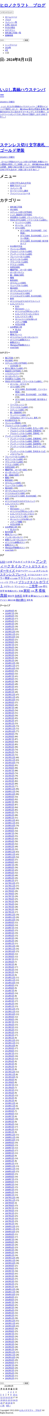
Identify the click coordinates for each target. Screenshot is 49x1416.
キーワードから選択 (19, 191)
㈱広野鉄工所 (16, 327)
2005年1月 (9, 1287)
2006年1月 (9, 1255)
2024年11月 (10, 666)
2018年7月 (9, 865)
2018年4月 (9, 873)
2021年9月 (9, 765)
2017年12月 (10, 883)
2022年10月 (10, 731)
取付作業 (14, 332)
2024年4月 (9, 684)
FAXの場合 (10, 27)
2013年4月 (9, 1030)
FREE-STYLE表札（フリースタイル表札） (29, 220)
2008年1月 (9, 1195)
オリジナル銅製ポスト (20, 340)
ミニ (27, 586)
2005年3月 (9, 1281)
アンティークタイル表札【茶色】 (25, 441)
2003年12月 (10, 1321)
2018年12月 (10, 852)
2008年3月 (9, 1190)
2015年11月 (10, 949)
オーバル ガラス (23, 225)
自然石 (18, 595)
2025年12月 (10, 632)
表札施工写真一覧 (13, 33)
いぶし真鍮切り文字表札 (21, 215)
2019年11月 (10, 823)
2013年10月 (10, 1014)
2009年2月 (9, 1161)
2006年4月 (9, 1247)
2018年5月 (9, 870)
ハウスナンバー (12, 374)
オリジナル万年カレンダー (27, 311)
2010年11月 (10, 1106)
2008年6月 (9, 1182)
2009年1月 (9, 1163)
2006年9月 (9, 1234)
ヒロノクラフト (17, 304)
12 (1, 1397)
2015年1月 (9, 975)
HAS (17, 306)
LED (2, 561)
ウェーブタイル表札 (19, 285)
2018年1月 (9, 881)
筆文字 (11, 596)
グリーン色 (32, 571)
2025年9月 (9, 640)
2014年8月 (9, 988)
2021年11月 (10, 760)
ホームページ (11, 17)
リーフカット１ (17, 405)
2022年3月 (9, 750)
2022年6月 (9, 742)
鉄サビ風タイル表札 (14, 368)
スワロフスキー (35, 575)
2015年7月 (9, 959)
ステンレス (42, 571)
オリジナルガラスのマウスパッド (25, 301)
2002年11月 (10, 1355)
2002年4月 (9, 1373)
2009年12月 (10, 1135)
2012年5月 (9, 1059)
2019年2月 (9, 846)
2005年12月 (10, 1258)
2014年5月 (9, 996)
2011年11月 (10, 1074)
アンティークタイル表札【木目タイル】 (28, 451)
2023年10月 (10, 700)
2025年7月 (9, 645)
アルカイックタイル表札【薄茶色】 (26, 431)
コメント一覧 (11, 22)
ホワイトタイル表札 (19, 259)
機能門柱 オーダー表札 (21, 270)
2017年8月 (9, 894)
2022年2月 (9, 752)
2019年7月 (9, 833)
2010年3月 (9, 1127)
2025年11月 (10, 634)
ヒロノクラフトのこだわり (27, 314)
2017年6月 (9, 899)
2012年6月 (9, 1056)
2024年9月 (9, 671)
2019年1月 (9, 849)
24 (14, 1400)
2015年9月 (9, 954)
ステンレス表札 (17, 410)
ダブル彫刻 (14, 578)
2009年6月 (9, 1150)
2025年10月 (10, 637)
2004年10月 (10, 1294)
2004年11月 (10, 1292)
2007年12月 (10, 1198)
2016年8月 (9, 925)
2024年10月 (10, 668)
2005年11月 (10, 1260)
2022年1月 (9, 755)
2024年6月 (9, 679)
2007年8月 (9, 1205)
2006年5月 (9, 1245)
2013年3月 (9, 1032)
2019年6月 (9, 836)
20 (4, 1400)
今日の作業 (20, 324)
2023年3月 (9, 718)
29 (9, 1403)
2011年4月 (9, 1093)
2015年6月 (9, 962)
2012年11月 (10, 1043)
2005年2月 (9, 1284)
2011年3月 (9, 1095)
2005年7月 (9, 1271)
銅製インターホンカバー (16, 540)
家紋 (26, 590)
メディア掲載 (21, 322)
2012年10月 (10, 1046)
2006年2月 (9, 1253)
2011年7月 (9, 1085)
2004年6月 (9, 1305)
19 (1, 1400)
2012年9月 (9, 1048)
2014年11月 (10, 980)
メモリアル (15, 454)
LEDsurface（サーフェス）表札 (24, 418)
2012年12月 (10, 1040)
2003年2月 (9, 1347)
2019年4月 (9, 841)
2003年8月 (9, 1331)
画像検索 (9, 35)
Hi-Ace (18, 329)
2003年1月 (9, 1350)
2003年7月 (9, 1334)
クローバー (21, 571)
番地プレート (16, 334)
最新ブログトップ (18, 186)
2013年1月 (9, 1038)
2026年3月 (9, 624)
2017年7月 (9, 896)
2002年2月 (9, 1378)
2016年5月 (9, 933)
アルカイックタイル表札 (21, 251)
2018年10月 (10, 857)
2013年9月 (9, 1017)
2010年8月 (9, 1114)
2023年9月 (9, 702)
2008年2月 (9, 1192)
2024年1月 (9, 692)
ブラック (13, 582)
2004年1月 (9, 1318)
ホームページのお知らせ (26, 319)
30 (11, 1403)
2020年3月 (9, 812)
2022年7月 (9, 739)
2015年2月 (9, 972)
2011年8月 (9, 1082)
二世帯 (33, 586)
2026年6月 (9, 616)
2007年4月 (9, 1216)
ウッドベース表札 (23, 223)
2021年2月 (9, 784)
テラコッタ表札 (17, 264)
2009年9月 (9, 1143)
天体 (21, 591)
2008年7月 (9, 1179)
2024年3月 (9, 687)
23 (11, 1400)
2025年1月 (9, 660)
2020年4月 (9, 810)
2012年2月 (9, 1067)
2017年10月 (10, 888)
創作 (12, 299)
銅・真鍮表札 (16, 412)
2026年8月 (9, 611)
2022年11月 (10, 729)
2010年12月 (10, 1103)
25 (16, 1400)
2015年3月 (9, 970)
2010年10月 (10, 1108)
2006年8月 (9, 1237)
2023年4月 (9, 715)
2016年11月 (10, 917)
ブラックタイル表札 (19, 262)
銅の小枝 (12, 600)
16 (11, 1397)
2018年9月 (9, 860)
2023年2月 (9, 721)
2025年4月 (9, 653)
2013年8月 (9, 1019)
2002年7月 (9, 1365)
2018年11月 (10, 854)
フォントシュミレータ (20, 193)
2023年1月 (9, 723)
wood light (14, 347)
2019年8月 (9, 831)
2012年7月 (9, 1053)
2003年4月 (9, 1342)
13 (4, 1397)
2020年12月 (10, 789)
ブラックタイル (28, 582)
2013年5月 (9, 1027)
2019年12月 (10, 820)
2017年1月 (9, 912)
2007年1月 (9, 1224)
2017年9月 (9, 891)
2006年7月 (9, 1239)
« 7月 (2, 1406)
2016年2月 (9, 941)
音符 (28, 600)
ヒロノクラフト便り (24, 317)
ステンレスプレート (13, 574)
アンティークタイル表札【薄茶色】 (26, 439)
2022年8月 (9, 736)
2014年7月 (9, 991)
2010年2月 (9, 1129)
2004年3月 (9, 1313)
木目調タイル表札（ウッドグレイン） (27, 217)
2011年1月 (9, 1101)
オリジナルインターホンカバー (24, 337)
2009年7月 (9, 1148)
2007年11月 (10, 1200)
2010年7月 (9, 1116)
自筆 (25, 596)
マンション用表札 (18, 249)
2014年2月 (9, 1004)
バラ (6, 582)
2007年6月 (9, 1211)
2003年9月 (9, 1329)
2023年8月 (9, 705)
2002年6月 (9, 1368)
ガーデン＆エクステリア (21, 291)
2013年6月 (9, 1025)
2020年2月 (9, 815)
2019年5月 (9, 839)
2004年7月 (9, 1302)
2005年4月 (9, 1279)
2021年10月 (10, 763)
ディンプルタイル (38, 578)
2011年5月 (9, 1090)
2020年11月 (10, 791)
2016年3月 (9, 938)
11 (16, 1395)
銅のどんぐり (39, 596)
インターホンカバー (14, 537)
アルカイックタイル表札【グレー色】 (27, 428)
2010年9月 (9, 1111)
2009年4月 (9, 1156)
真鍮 (3, 595)
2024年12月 (10, 663)
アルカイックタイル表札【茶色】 (25, 433)
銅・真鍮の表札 (17, 275)
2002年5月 (9, 1370)
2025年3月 (9, 655)
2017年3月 (9, 907)
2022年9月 (9, 734)
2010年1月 (9, 1132)
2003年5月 (9, 1339)
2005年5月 (9, 1276)
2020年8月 (9, 799)
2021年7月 (9, 771)
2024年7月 (9, 676)
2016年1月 (9, 943)
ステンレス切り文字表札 (21, 212)
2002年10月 (10, 1357)
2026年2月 (9, 626)
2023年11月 (10, 697)
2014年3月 (9, 1001)
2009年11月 (10, 1137)
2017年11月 (10, 886)
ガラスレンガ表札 (18, 283)
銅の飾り (21, 599)
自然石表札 (15, 267)
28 (6, 1403)
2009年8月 (9, 1145)
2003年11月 (10, 1323)
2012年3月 (9, 1064)
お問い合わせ (11, 25)
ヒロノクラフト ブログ (22, 5)
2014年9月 (9, 985)
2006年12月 (10, 1226)
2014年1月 (9, 1006)
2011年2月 (9, 1098)
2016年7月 (9, 928)
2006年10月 (10, 1232)
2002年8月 (9, 1363)
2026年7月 (9, 613)
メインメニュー (6, 12)
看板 (12, 278)
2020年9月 (9, 797)
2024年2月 (9, 689)
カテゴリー (10, 30)
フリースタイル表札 (19, 407)
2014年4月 (9, 998)
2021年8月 (9, 768)
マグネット (9, 586)
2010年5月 (9, 1122)
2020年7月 (9, 802)
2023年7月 (9, 708)
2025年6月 (9, 647)
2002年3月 (9, 1376)
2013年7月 (9, 1022)
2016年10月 (10, 920)
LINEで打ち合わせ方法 (20, 183)
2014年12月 (10, 977)
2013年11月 (10, 1012)
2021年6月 (9, 773)
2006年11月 (10, 1229)
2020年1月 (9, 818)
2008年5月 (9, 1184)
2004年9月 (9, 1297)
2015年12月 (10, 946)
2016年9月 (9, 922)
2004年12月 (10, 1289)
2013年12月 (10, 1009)
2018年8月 (9, 862)
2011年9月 (9, 1080)
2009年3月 (9, 1158)
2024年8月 (9, 674)
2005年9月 (9, 1266)
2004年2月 (9, 1315)
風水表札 (14, 288)
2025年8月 (9, 642)
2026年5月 (9, 619)
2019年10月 (10, 826)
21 (6, 1400)
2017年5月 (9, 902)
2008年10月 (10, 1171)
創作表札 (14, 280)
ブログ (8, 20)
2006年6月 (9, 1242)
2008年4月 (9, 1187)
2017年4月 (9, 904)
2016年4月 (9, 936)
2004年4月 (9, 1310)
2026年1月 (9, 629)
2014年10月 (10, 983)
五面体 (40, 586)
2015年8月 (9, 957)
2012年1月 (9, 1069)
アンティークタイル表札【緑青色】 (26, 444)
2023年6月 (9, 710)
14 (6, 1397)
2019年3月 (9, 844)
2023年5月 (9, 713)
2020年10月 (10, 794)
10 (14, 1395)
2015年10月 (10, 951)
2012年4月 (9, 1061)
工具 (32, 591)
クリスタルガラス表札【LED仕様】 (26, 296)
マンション (19, 586)
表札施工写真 (16, 207)
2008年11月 (10, 1169)
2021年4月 (9, 778)
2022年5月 (9, 744)
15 (9, 1397)
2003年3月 (9, 1344)
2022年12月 (10, 726)
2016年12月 (10, 915)
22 (9, 1400)
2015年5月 (9, 964)
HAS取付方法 (16, 246)
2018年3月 (9, 875)
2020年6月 (9, 805)
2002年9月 (9, 1360)
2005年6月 (9, 1274)
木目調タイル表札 (13, 379)
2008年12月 (10, 1166)
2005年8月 (9, 1268)
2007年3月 (9, 1219)
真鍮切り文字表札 (13, 371)
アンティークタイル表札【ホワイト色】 (28, 447)
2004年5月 (9, 1308)
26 (1, 1403)
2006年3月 (9, 1250)
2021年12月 (10, 757)
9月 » (8, 1406)
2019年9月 (9, 828)
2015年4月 (9, 967)
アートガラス (31, 566)
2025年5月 (9, 650)
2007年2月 (9, 1221)
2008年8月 (9, 1177)
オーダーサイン (17, 272)
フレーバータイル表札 (20, 257)
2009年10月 (10, 1140)
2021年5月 (9, 776)
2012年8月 (9, 1051)
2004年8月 (9, 1300)
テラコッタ (24, 578)
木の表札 (14, 209)
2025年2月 (9, 658)
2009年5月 (9, 1153)
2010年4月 (9, 1124)
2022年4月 (9, 747)
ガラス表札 (20, 228)
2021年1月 (9, 786)
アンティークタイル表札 (21, 254)
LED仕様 (14, 366)
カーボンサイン (12, 376)
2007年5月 (9, 1213)
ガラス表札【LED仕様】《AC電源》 (31, 394)
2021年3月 (9, 781)
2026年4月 (9, 621)
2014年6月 (9, 993)
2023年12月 (10, 695)
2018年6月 (9, 867)
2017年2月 (9, 909)
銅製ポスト (15, 342)
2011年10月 (10, 1077)
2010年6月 (9, 1119)
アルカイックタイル (24, 561)
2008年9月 (9, 1174)
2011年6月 (9, 1088)
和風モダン (13, 591)
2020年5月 (9, 807)
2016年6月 (9, 930)
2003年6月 (9, 1336)
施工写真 (9, 358)
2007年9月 (9, 1203)
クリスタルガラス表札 (20, 293)
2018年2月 (9, 878)
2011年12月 (10, 1072)
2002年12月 (10, 1352)
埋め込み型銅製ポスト (20, 345)
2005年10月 (10, 1263)
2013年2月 (9, 1035)
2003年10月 (10, 1326)
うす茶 (9, 562)
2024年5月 (9, 681)
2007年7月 (9, 1208)
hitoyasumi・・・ (22, 309)
